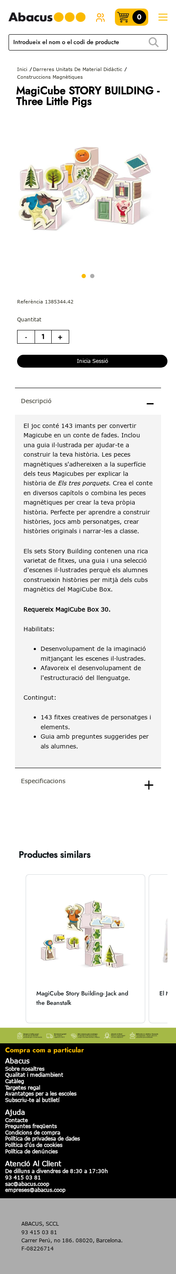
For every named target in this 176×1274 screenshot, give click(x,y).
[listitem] (85, 949)
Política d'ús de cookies (33, 1145)
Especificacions (43, 780)
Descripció (36, 400)
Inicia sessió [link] (92, 361)
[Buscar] (154, 42)
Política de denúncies (31, 1151)
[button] (17, 949)
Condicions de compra (32, 1132)
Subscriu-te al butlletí (32, 1100)
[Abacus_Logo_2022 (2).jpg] (47, 17)
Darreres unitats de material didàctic (77, 69)
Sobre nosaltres (24, 1069)
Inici (22, 69)
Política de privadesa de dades (42, 1138)
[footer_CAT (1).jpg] (88, 1034)
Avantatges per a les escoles (40, 1093)
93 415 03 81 (23, 1177)
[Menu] (162, 17)
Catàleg (14, 1081)
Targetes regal (22, 1087)
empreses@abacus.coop (35, 1190)
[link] (100, 17)
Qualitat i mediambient (34, 1075)
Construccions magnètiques (50, 77)
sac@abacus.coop (27, 1184)
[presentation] (88, 591)
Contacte (16, 1120)
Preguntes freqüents (31, 1126)
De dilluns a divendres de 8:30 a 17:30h (56, 1171)
